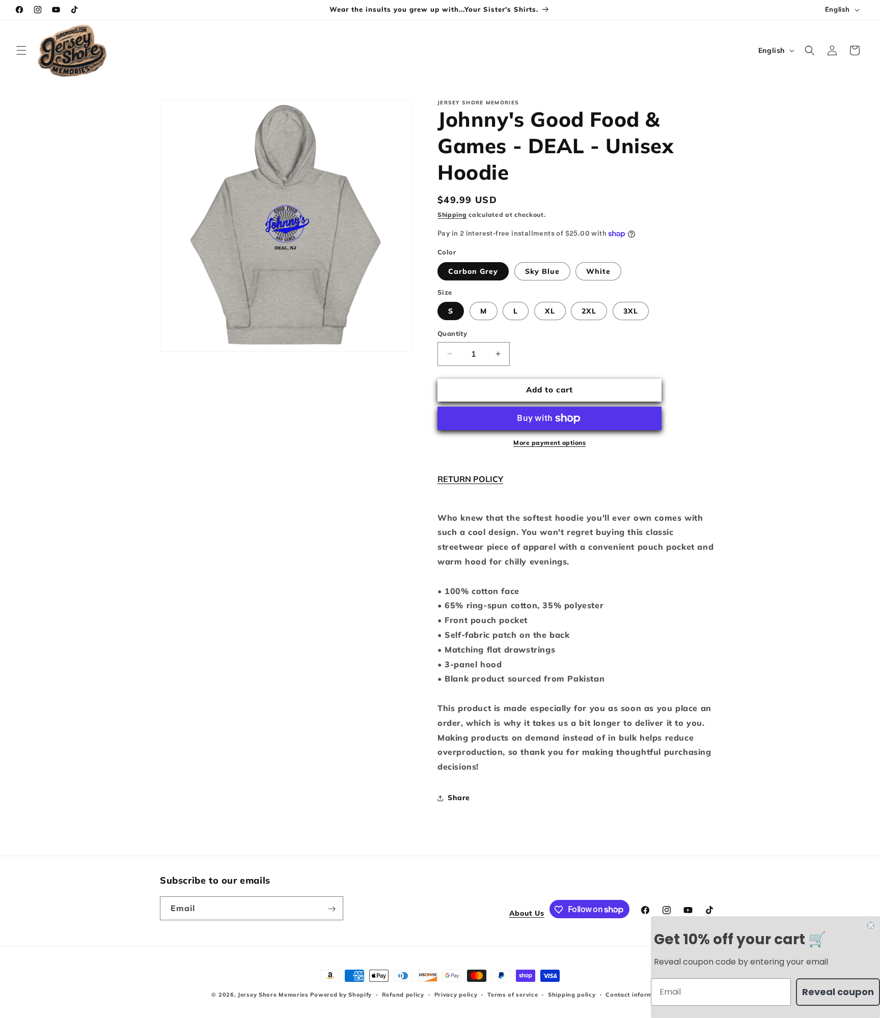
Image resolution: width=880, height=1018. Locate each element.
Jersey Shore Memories (273, 994)
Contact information (637, 994)
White (598, 271)
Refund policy (403, 994)
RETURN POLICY (470, 479)
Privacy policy (456, 994)
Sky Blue (542, 271)
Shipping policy (572, 994)
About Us (526, 913)
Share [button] (459, 797)
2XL (589, 311)
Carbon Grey (473, 271)
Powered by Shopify (341, 994)
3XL (630, 311)
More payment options (549, 442)
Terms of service (512, 994)
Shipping (452, 214)
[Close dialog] (871, 925)
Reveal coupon (838, 991)
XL (550, 311)
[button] (21, 50)
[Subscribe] (331, 909)
